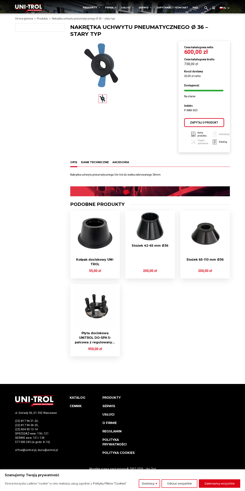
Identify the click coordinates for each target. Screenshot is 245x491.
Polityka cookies (118, 453)
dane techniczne (95, 162)
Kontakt (181, 7)
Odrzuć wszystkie (179, 483)
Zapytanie (163, 7)
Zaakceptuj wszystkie (219, 483)
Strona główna (24, 18)
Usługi (126, 7)
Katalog (77, 397)
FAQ (195, 7)
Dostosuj (148, 483)
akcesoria (120, 162)
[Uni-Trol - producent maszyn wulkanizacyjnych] (33, 8)
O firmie (109, 423)
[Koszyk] (214, 7)
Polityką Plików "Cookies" (109, 483)
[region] (122, 480)
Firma (109, 7)
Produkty (90, 7)
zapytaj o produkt (204, 122)
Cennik (76, 406)
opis (73, 162)
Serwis (143, 7)
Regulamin (112, 431)
